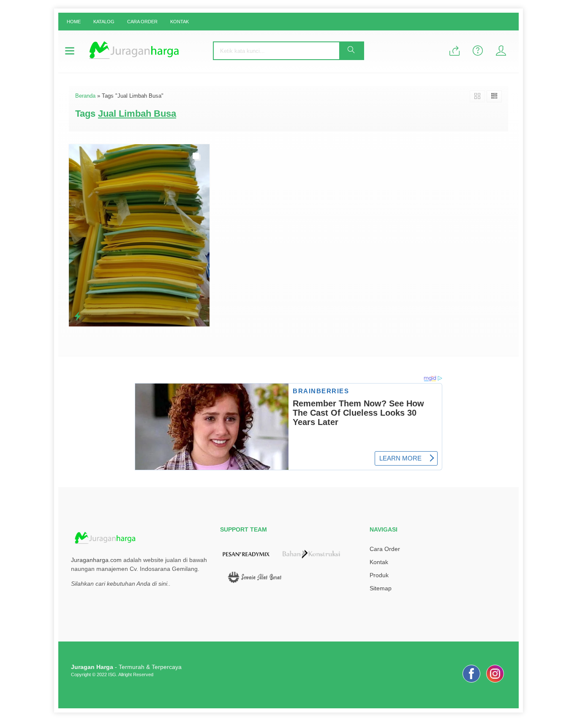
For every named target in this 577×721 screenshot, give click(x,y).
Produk (379, 575)
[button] (351, 50)
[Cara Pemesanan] (454, 51)
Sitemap (381, 588)
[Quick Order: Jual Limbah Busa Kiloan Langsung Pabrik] (77, 316)
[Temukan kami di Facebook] (471, 682)
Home (74, 21)
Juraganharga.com (96, 560)
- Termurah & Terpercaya (126, 666)
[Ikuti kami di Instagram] (495, 682)
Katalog (103, 21)
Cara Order (142, 21)
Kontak (179, 21)
